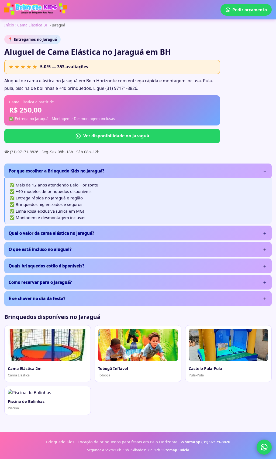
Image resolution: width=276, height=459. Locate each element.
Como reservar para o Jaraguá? (40, 282)
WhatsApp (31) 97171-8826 (205, 441)
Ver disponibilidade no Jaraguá (116, 136)
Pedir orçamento (249, 9)
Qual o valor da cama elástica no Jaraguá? (51, 233)
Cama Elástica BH (33, 25)
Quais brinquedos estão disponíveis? (46, 265)
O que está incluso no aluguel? (40, 249)
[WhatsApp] (264, 447)
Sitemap (170, 449)
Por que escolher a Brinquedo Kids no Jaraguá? (56, 171)
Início (9, 25)
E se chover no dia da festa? (37, 298)
